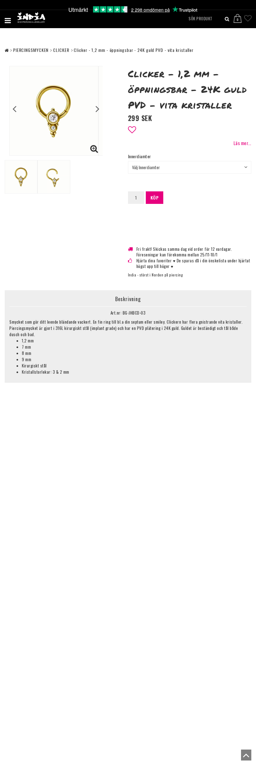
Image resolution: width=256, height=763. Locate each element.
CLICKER (61, 50)
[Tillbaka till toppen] (245, 756)
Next (98, 108)
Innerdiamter (139, 156)
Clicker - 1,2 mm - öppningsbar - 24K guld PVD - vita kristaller (134, 50)
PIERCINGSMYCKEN (31, 50)
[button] (241, 16)
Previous (14, 108)
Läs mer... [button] (242, 143)
